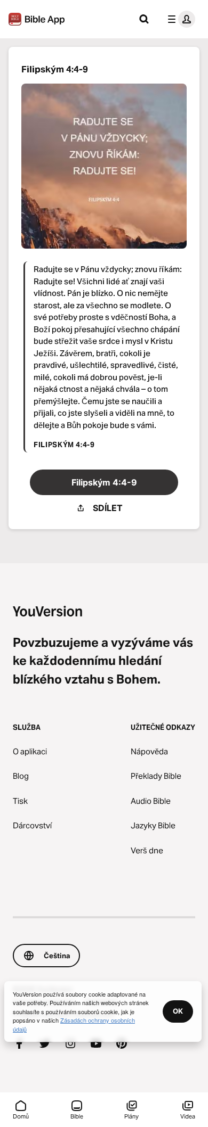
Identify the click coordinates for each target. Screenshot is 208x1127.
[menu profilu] (179, 19)
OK (178, 1011)
